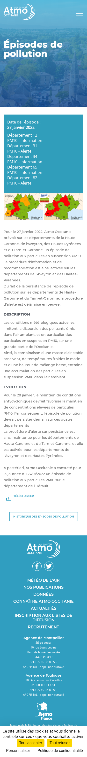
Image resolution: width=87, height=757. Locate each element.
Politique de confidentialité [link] (60, 751)
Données (43, 594)
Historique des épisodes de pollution (43, 516)
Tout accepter (30, 743)
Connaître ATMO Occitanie (43, 601)
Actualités (43, 608)
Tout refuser (60, 743)
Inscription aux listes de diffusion (43, 617)
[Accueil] (19, 18)
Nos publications (43, 587)
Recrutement (43, 627)
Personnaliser (18, 751)
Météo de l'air (43, 580)
